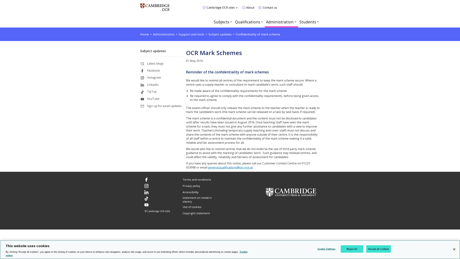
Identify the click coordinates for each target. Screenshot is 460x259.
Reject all (352, 249)
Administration (280, 21)
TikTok (152, 92)
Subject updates (153, 51)
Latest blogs (155, 63)
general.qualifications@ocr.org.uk (230, 167)
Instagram (154, 77)
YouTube (153, 99)
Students (307, 21)
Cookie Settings (326, 249)
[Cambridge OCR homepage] (155, 8)
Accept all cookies (378, 249)
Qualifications (247, 21)
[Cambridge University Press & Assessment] (291, 192)
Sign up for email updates (164, 106)
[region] (230, 249)
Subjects (221, 21)
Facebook (153, 70)
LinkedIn (153, 85)
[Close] (454, 249)
